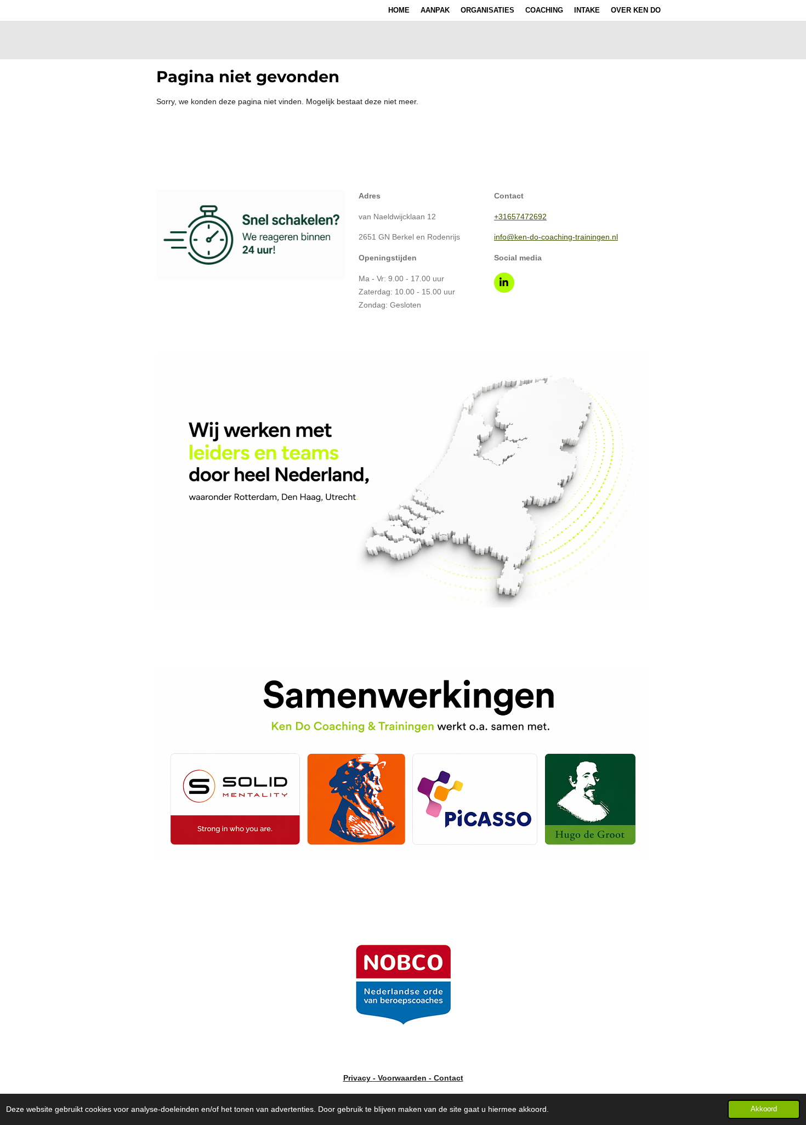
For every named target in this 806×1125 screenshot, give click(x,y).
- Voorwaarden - (403, 1077)
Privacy (358, 1077)
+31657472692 (520, 216)
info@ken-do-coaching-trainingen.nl (556, 236)
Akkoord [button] (764, 1109)
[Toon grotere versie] (250, 234)
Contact (448, 1077)
